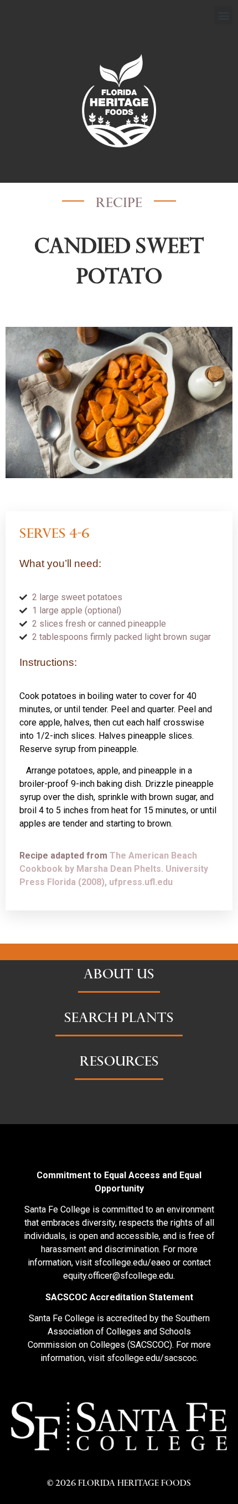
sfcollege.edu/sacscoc (151, 1358)
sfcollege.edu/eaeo (132, 1262)
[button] (223, 15)
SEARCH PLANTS (119, 1019)
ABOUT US (119, 975)
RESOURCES (119, 1062)
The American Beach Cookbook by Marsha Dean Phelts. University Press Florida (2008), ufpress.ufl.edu (113, 868)
